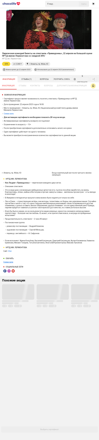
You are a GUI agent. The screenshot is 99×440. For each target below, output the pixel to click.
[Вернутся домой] (11, 4)
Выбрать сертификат (49, 429)
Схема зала (8, 262)
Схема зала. (9, 114)
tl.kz (10, 251)
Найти (83, 4)
